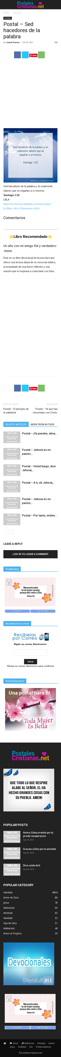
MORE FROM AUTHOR (42, 424)
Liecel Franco (12, 42)
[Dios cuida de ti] (11, 870)
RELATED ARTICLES (16, 424)
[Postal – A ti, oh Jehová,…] (11, 487)
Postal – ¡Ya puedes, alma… (39, 433)
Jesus (12, 1046)
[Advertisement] (30, 93)
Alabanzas (29, 1043)
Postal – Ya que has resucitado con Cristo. (45, 410)
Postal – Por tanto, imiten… (39, 515)
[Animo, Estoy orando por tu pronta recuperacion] (11, 837)
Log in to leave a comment (30, 554)
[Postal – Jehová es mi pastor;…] (11, 454)
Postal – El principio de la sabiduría (16, 410)
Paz (31, 1046)
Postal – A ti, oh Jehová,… (38, 482)
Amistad (41, 1043)
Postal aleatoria (43, 1046)
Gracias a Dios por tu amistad (39, 849)
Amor (15, 1043)
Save (35, 55)
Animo (51, 1043)
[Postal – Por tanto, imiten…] (11, 519)
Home (6, 12)
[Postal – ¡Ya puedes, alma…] (11, 437)
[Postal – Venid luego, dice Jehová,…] (11, 470)
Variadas (17, 12)
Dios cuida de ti (31, 865)
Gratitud (22, 1046)
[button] (56, 4)
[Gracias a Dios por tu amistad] (11, 853)
